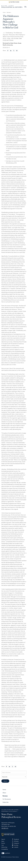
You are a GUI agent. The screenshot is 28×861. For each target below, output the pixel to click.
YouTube (16, 845)
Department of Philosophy (9, 811)
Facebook (16, 839)
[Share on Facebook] (8, 50)
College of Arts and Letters (9, 809)
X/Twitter (16, 841)
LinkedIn (16, 847)
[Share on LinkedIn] (11, 50)
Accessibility (4, 849)
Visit (2, 845)
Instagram (16, 843)
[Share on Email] (17, 50)
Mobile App (4, 847)
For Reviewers (7, 799)
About (4, 792)
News (2, 841)
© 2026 (3, 857)
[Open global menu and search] (25, 7)
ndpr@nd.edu (4, 828)
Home (4, 12)
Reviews (9, 12)
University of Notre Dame (12, 857)
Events (3, 843)
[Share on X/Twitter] (14, 50)
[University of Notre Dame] (14, 834)
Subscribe (5, 802)
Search (5, 781)
